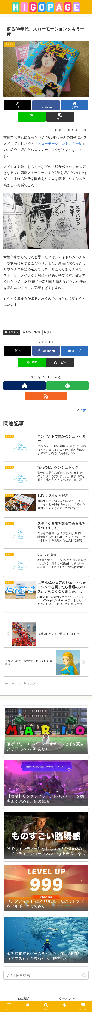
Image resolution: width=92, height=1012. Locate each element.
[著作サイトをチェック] (24, 385)
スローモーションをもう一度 (60, 143)
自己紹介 (24, 998)
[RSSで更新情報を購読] (46, 396)
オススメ (13, 332)
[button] (60, 117)
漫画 (49, 332)
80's (28, 332)
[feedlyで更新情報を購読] (67, 385)
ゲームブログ (68, 998)
